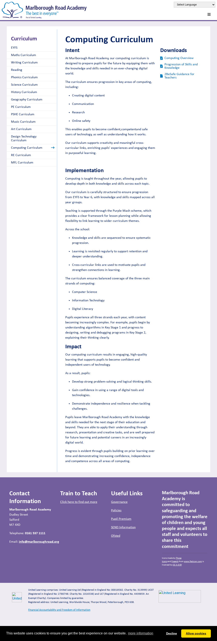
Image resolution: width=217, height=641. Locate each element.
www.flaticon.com (193, 561)
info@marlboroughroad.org (39, 542)
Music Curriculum (23, 122)
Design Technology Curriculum (23, 138)
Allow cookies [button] (196, 633)
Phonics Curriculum (24, 77)
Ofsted (115, 536)
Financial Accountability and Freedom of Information (59, 610)
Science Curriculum (24, 84)
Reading (16, 70)
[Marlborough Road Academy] (44, 10)
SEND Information (123, 527)
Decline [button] (171, 633)
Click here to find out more (78, 502)
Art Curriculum (21, 129)
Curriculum (24, 39)
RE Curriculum (21, 155)
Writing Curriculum (24, 62)
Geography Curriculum (26, 99)
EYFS (14, 47)
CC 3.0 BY (177, 565)
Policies (116, 510)
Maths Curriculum (23, 55)
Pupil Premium (121, 519)
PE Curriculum (21, 107)
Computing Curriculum (26, 148)
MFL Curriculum (22, 162)
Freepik (174, 561)
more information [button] (140, 633)
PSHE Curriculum (22, 114)
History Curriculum (24, 92)
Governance (119, 502)
